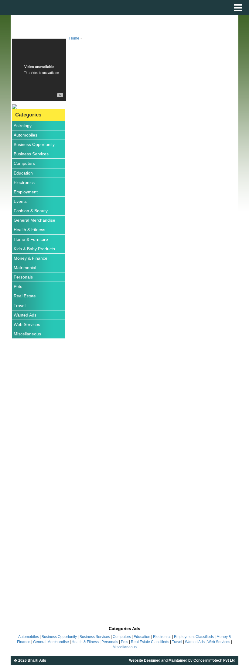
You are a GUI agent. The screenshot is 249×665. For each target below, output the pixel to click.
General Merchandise (34, 220)
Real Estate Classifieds (150, 642)
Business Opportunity (34, 144)
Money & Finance (30, 258)
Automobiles (25, 135)
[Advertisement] (39, 434)
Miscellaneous (27, 333)
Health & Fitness (29, 229)
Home (74, 38)
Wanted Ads (25, 315)
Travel (20, 305)
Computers (24, 163)
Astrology (23, 125)
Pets (18, 286)
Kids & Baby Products (34, 248)
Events (20, 201)
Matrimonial (25, 267)
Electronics (24, 182)
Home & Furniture (31, 239)
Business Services (31, 153)
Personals (23, 277)
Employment (26, 191)
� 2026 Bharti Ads (30, 660)
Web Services (27, 324)
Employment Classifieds (194, 637)
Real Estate (25, 295)
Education (23, 173)
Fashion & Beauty (31, 210)
